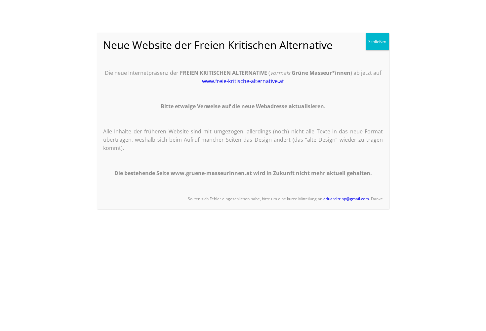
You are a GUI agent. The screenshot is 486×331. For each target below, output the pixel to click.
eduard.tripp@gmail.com (346, 199)
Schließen (377, 41)
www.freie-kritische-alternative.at (243, 81)
